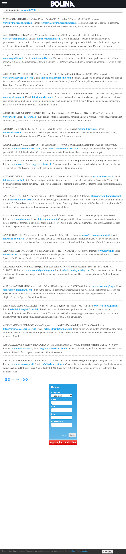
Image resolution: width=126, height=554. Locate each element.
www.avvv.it (18, 164)
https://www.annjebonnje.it (95, 235)
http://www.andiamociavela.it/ (106, 196)
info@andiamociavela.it (22, 199)
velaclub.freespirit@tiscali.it (24, 309)
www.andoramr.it (21, 219)
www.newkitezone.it (13, 97)
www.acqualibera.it (13, 58)
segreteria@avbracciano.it (53, 348)
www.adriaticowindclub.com (18, 77)
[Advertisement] (63, 490)
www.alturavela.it (87, 129)
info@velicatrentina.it (53, 364)
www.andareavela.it (103, 176)
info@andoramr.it (47, 219)
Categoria (55, 393)
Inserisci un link (63, 442)
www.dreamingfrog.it (104, 286)
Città (53, 407)
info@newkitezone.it (42, 97)
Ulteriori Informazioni (79, 551)
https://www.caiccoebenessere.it (19, 328)
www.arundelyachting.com (40, 270)
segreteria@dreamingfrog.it (17, 289)
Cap (53, 414)
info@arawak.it (11, 254)
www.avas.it (9, 116)
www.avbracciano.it (22, 348)
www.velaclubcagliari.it (105, 305)
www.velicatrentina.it (23, 364)
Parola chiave (57, 421)
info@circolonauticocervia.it (64, 148)
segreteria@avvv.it (41, 164)
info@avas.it (30, 116)
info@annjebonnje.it (13, 238)
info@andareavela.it (13, 180)
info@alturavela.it (12, 132)
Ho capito (107, 551)
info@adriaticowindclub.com (56, 77)
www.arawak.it (106, 250)
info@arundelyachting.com (76, 270)
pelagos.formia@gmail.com (58, 328)
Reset (64, 435)
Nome (53, 399)
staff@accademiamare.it (48, 38)
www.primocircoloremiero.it (17, 22)
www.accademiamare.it (15, 38)
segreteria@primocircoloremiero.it (58, 22)
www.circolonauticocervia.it (26, 148)
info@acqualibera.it (42, 58)
